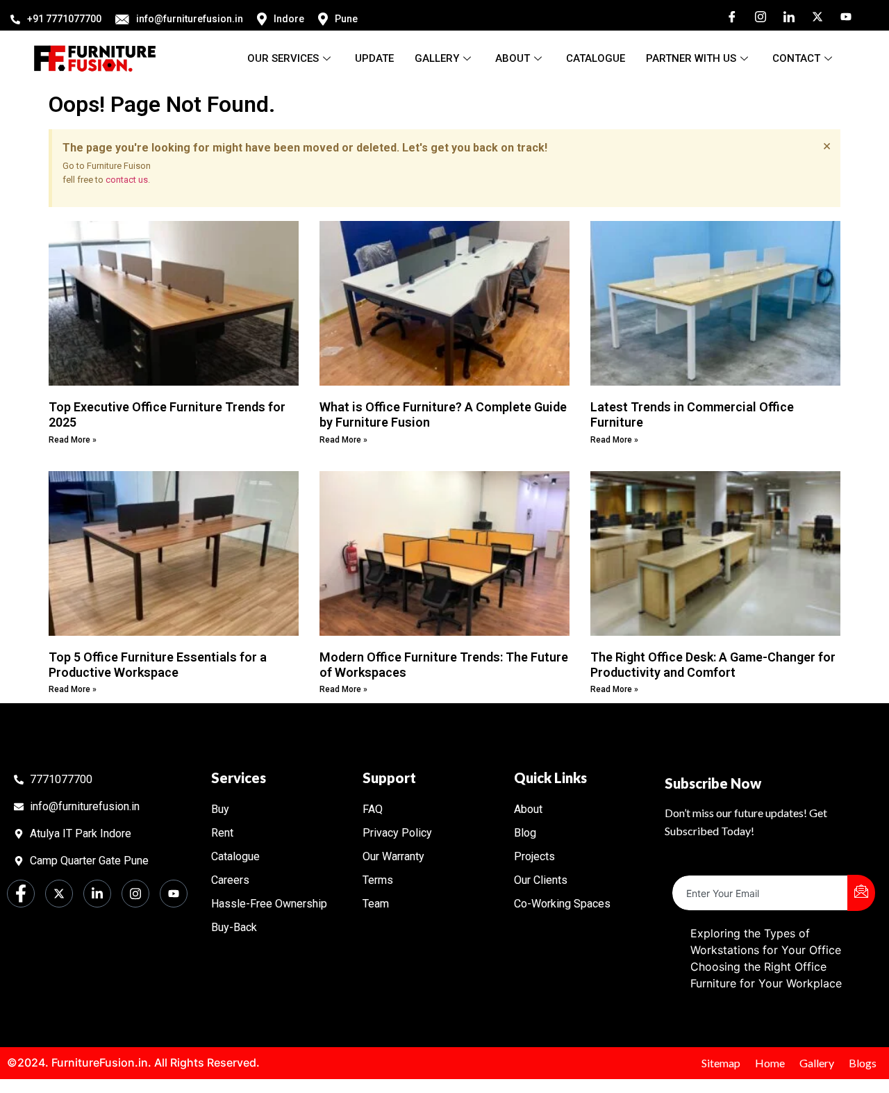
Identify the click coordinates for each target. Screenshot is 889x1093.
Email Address (709, 863)
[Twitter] (812, 15)
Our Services (283, 58)
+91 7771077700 (64, 18)
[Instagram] (755, 15)
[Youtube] (841, 15)
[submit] (861, 893)
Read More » (73, 440)
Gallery (437, 58)
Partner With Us (691, 58)
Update (374, 58)
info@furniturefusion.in (189, 18)
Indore (289, 18)
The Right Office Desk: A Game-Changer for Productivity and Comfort (713, 665)
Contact (796, 58)
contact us (127, 179)
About (512, 58)
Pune (346, 18)
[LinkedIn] (784, 15)
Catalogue (595, 58)
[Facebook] (727, 15)
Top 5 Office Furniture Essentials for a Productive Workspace (158, 665)
